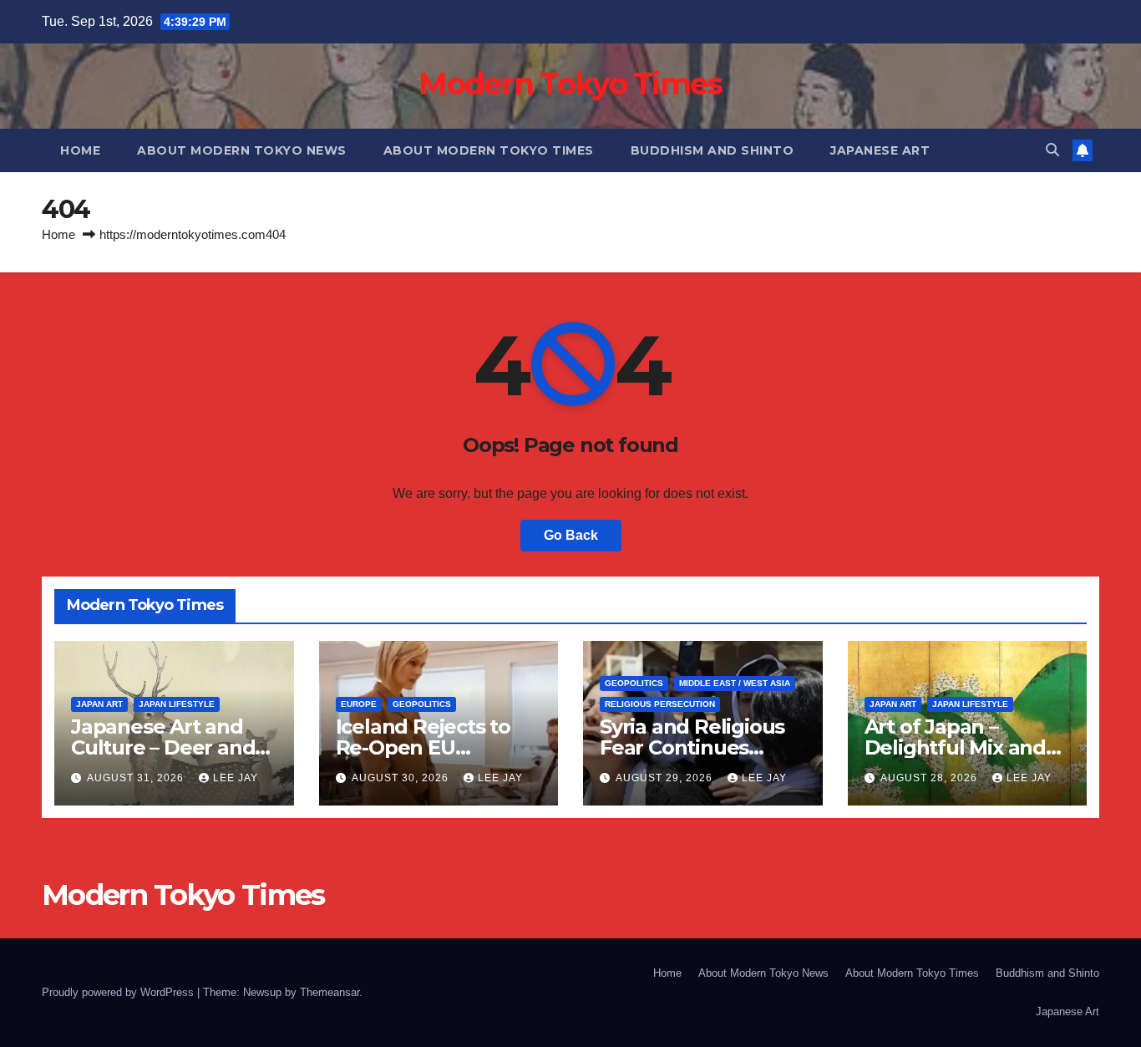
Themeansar (329, 992)
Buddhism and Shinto (712, 150)
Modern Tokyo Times (570, 83)
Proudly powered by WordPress (119, 992)
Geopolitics (422, 704)
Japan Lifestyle (177, 704)
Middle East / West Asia (734, 683)
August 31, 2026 (137, 778)
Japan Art (99, 704)
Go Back (571, 535)
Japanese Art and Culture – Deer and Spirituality (163, 747)
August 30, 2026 (402, 778)
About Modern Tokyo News (242, 150)
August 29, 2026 (666, 778)
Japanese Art (880, 150)
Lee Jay (235, 778)
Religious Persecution (660, 704)
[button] (1052, 150)
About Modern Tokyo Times (488, 150)
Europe (359, 704)
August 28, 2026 (930, 778)
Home (80, 150)
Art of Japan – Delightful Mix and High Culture (955, 747)
